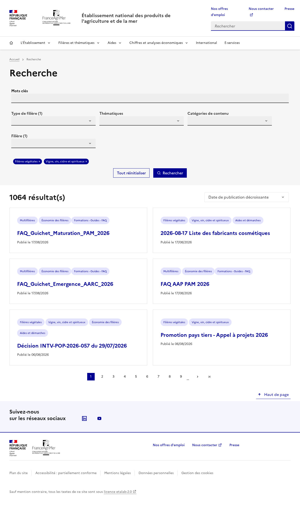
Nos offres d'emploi (169, 445)
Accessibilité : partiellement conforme (66, 473)
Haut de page (276, 394)
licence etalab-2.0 (118, 491)
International (206, 42)
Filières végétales (26, 161)
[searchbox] (17, 121)
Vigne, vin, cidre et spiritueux (65, 161)
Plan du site (18, 473)
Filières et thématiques (76, 42)
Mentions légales (117, 473)
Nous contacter (204, 445)
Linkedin (84, 418)
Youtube (99, 418)
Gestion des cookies (197, 473)
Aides (112, 42)
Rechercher (289, 26)
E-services (232, 42)
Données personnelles (156, 473)
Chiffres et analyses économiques (156, 42)
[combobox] (53, 121)
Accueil (11, 43)
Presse (289, 8)
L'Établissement (33, 42)
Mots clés (19, 91)
